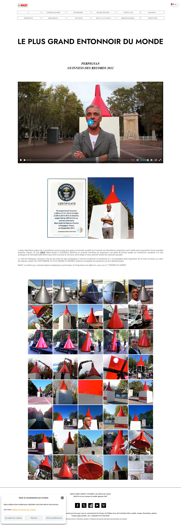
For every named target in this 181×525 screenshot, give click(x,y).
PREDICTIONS (152, 18)
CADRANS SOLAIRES (53, 12)
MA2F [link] (43, 252)
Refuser (34, 518)
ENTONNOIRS (78, 12)
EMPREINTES (28, 18)
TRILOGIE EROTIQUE (102, 12)
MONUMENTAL (53, 18)
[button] (62, 498)
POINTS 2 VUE (128, 12)
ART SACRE (78, 18)
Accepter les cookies (13, 518)
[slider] (77, 160)
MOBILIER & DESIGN (127, 18)
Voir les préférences (54, 518)
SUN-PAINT (152, 12)
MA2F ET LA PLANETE (103, 18)
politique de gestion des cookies (24, 510)
